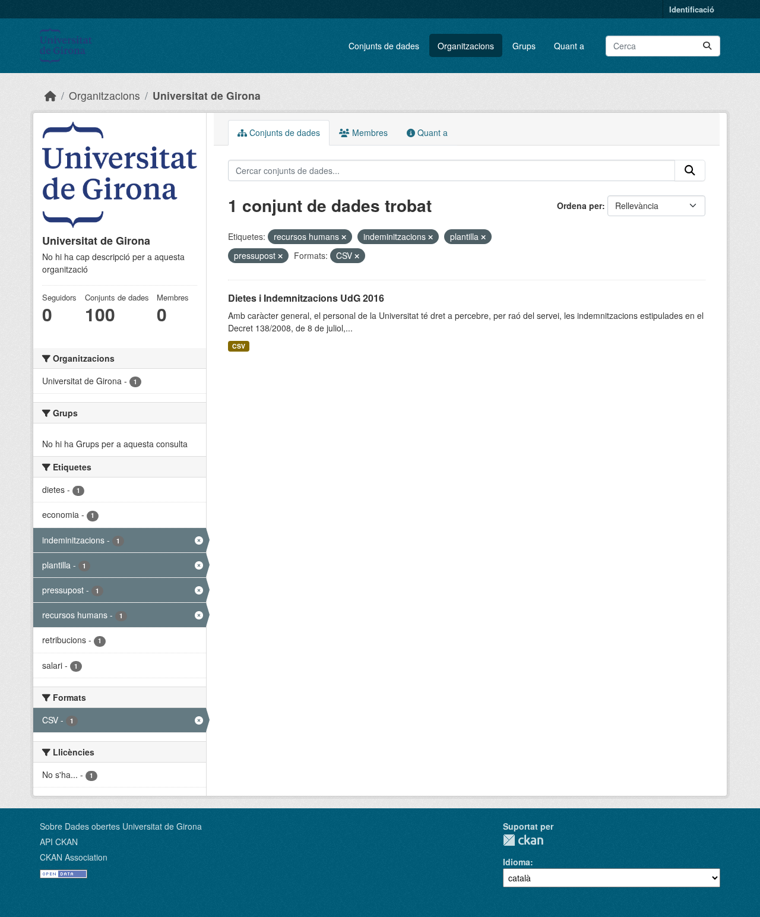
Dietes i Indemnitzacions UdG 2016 (306, 298)
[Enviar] (707, 46)
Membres (369, 132)
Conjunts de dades (384, 46)
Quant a (569, 46)
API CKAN (59, 842)
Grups (524, 46)
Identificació (691, 9)
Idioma (516, 862)
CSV (238, 345)
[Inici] (50, 95)
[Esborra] (343, 237)
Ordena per (579, 205)
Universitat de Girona (207, 95)
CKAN (523, 840)
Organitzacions (466, 46)
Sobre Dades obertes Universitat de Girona (121, 826)
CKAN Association (73, 857)
